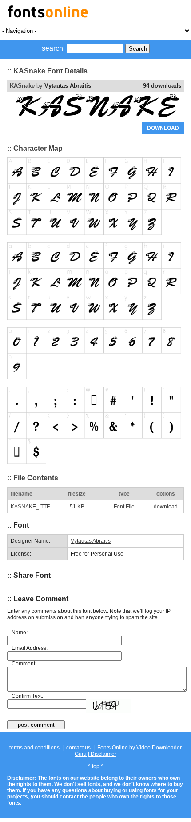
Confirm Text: (27, 696)
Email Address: (30, 648)
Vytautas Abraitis (67, 85)
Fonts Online (112, 748)
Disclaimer (102, 754)
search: (53, 48)
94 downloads (162, 85)
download (166, 507)
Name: (20, 632)
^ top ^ (95, 766)
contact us (78, 748)
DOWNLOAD (163, 128)
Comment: (24, 664)
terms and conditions (34, 748)
